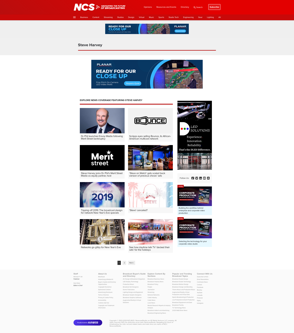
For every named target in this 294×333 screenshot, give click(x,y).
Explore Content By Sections (156, 275)
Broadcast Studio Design (180, 279)
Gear (200, 17)
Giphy (199, 300)
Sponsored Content (104, 289)
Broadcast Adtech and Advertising (158, 310)
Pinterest (200, 298)
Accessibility (102, 300)
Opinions (148, 7)
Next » (131, 263)
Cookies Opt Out (103, 303)
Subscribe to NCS (202, 277)
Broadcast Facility (178, 305)
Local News (151, 303)
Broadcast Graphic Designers (132, 295)
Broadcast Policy (153, 284)
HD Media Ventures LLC (158, 320)
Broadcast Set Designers (131, 287)
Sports (161, 17)
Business (84, 17)
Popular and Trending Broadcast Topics (182, 275)
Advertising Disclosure (105, 292)
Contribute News (202, 282)
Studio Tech (174, 17)
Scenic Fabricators (129, 289)
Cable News (151, 300)
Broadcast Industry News (155, 282)
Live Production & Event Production (183, 300)
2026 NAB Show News (179, 310)
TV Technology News (179, 308)
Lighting (210, 17)
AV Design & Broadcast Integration (134, 279)
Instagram (200, 303)
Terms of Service (103, 295)
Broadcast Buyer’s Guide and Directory (134, 275)
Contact (199, 285)
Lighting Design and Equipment (133, 292)
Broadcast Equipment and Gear (182, 302)
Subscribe (214, 7)
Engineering (188, 17)
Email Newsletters (203, 279)
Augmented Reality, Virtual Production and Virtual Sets (181, 293)
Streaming (108, 17)
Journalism (151, 289)
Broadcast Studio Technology (181, 282)
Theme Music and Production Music (183, 289)
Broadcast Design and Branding (182, 287)
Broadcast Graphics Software (132, 297)
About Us (102, 274)
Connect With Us (204, 274)
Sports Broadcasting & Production (183, 297)
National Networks (154, 295)
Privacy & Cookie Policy (105, 297)
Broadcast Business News (156, 279)
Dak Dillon (77, 283)
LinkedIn (199, 295)
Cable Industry (152, 297)
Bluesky (199, 290)
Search (199, 7)
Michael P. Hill (78, 277)
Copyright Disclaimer (105, 287)
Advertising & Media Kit (105, 279)
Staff (76, 274)
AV (219, 17)
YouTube (199, 292)
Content (95, 17)
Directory (185, 7)
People (150, 287)
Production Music (128, 284)
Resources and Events (166, 7)
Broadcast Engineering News (157, 313)
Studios (120, 17)
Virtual (141, 17)
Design (131, 17)
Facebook (200, 287)
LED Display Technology (130, 282)
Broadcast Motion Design (180, 284)
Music (151, 17)
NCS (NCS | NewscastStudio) (137, 320)
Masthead (101, 277)
